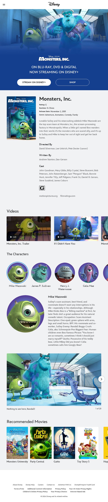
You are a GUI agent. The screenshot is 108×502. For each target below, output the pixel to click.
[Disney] (54, 4)
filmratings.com (67, 196)
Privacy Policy (60, 489)
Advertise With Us (64, 485)
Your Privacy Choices (59, 492)
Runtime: (42, 108)
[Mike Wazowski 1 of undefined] (18, 273)
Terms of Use (19, 489)
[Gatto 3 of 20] (64, 443)
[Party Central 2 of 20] (40, 443)
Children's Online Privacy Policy (35, 492)
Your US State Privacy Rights (80, 489)
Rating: (42, 105)
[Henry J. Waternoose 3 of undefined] (65, 273)
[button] (4, 4)
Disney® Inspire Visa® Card (85, 485)
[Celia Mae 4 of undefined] (88, 273)
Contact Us (51, 485)
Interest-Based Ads (77, 492)
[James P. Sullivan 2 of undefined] (41, 273)
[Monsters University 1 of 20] (17, 443)
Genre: (42, 115)
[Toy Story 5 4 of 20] (88, 443)
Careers (40, 485)
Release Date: (44, 111)
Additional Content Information (39, 489)
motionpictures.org (48, 196)
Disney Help (30, 485)
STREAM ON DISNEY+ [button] (34, 82)
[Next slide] (97, 383)
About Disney (17, 485)
